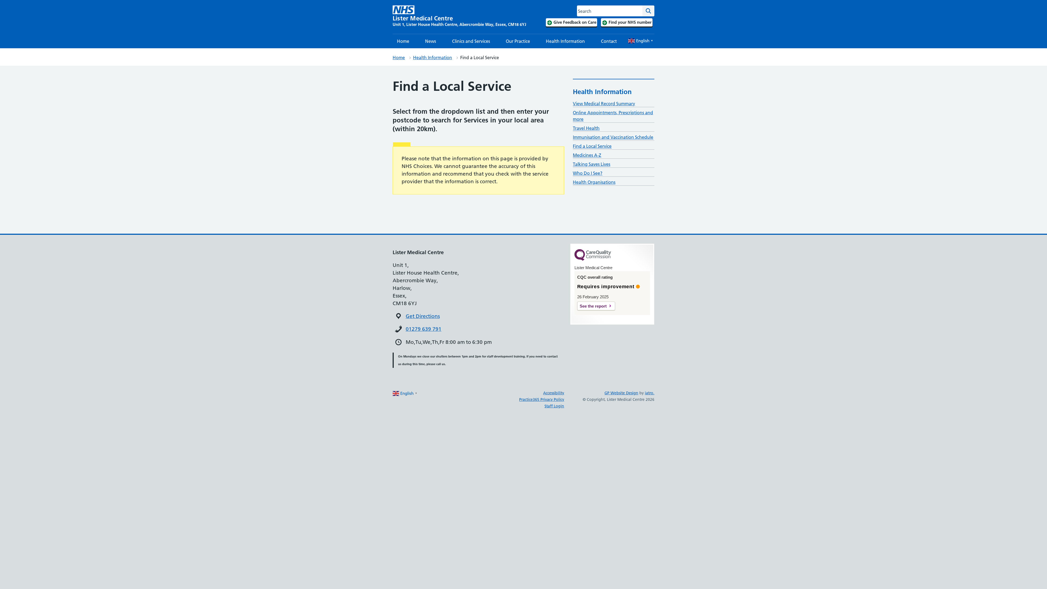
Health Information (565, 41)
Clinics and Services (471, 41)
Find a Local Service (592, 146)
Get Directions (423, 316)
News (430, 41)
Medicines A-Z (587, 155)
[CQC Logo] (592, 259)
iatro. (649, 392)
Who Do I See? (587, 173)
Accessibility (553, 392)
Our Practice (518, 41)
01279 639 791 (423, 329)
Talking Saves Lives (591, 164)
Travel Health (586, 128)
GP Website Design (621, 392)
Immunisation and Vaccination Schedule (613, 137)
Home (403, 41)
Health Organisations (594, 182)
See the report (593, 306)
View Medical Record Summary (604, 103)
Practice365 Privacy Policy (541, 399)
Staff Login (554, 406)
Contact (609, 41)
